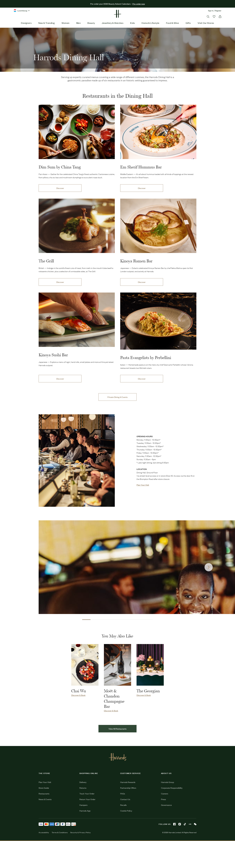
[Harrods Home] (117, 14)
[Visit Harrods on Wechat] (195, 824)
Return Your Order (87, 799)
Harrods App (84, 810)
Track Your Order (86, 793)
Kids (132, 22)
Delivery (82, 782)
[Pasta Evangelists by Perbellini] (158, 321)
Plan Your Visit (45, 782)
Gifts (188, 22)
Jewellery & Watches (112, 22)
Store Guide (44, 787)
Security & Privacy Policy (80, 832)
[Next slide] (209, 567)
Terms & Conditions (60, 832)
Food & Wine (172, 22)
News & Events (45, 799)
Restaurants (44, 793)
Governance (166, 804)
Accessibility (44, 832)
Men (78, 22)
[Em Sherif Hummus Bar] (158, 132)
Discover (60, 188)
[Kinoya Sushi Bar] (77, 320)
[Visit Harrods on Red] (190, 824)
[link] (77, 460)
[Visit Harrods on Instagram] (179, 824)
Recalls (123, 804)
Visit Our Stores (206, 22)
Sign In (210, 10)
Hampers (83, 804)
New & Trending (46, 22)
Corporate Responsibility (171, 787)
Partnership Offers (128, 787)
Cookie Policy (126, 810)
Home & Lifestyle (150, 22)
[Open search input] (208, 17)
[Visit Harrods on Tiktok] (185, 824)
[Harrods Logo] (117, 757)
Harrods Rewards (127, 782)
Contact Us (125, 799)
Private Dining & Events (117, 397)
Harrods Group (167, 782)
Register (218, 10)
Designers (26, 22)
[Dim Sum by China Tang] (77, 132)
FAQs (122, 793)
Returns (82, 787)
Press (163, 799)
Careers (164, 793)
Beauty (91, 22)
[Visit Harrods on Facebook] (174, 824)
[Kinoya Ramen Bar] (158, 226)
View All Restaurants (117, 728)
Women (65, 22)
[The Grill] (77, 226)
